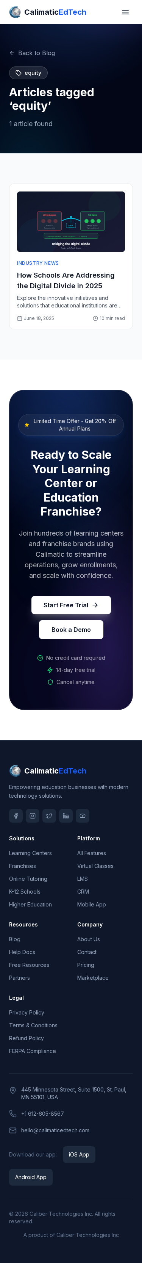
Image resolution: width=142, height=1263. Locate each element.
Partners (19, 977)
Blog (14, 939)
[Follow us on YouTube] (82, 816)
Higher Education (30, 904)
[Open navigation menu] (125, 12)
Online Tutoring (28, 878)
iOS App (79, 1154)
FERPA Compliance (32, 1051)
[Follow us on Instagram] (32, 816)
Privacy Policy (26, 1012)
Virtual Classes (95, 866)
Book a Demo (71, 629)
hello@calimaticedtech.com (55, 1130)
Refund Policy (26, 1038)
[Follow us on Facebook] (16, 816)
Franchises (22, 866)
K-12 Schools (25, 891)
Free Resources (29, 965)
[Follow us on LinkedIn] (66, 816)
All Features (91, 853)
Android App (31, 1177)
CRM (83, 891)
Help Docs (22, 952)
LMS (82, 878)
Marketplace (93, 977)
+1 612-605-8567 (42, 1113)
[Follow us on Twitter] (49, 816)
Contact (87, 952)
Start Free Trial (66, 605)
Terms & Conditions (33, 1025)
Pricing (85, 965)
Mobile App (91, 904)
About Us (88, 939)
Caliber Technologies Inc (61, 1214)
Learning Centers (30, 853)
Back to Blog (36, 53)
